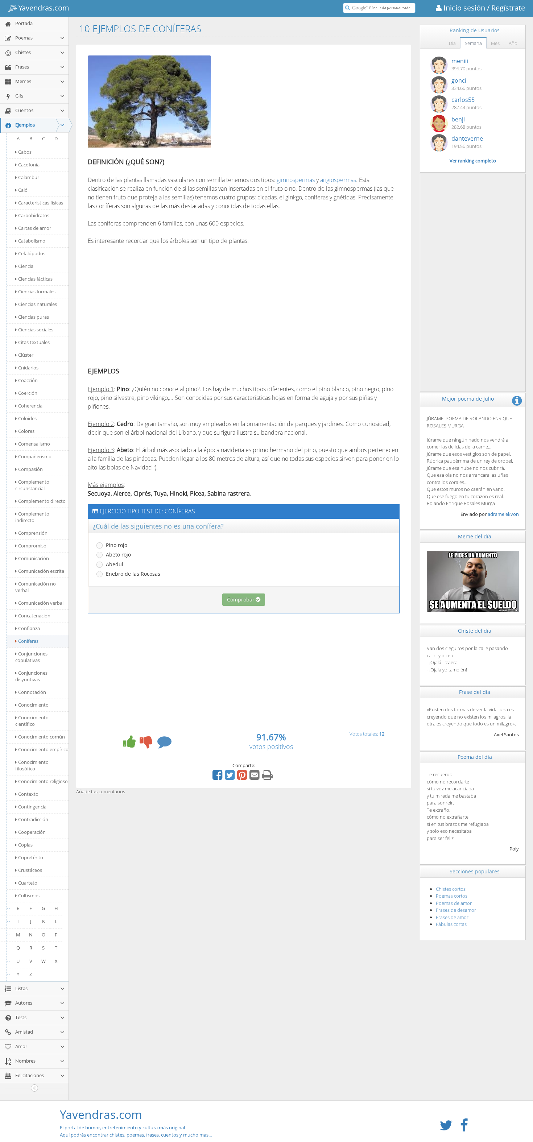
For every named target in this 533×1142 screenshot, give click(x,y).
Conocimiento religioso (43, 781)
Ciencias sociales (35, 329)
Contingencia (32, 806)
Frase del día (474, 691)
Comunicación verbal (40, 603)
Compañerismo (34, 456)
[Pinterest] (243, 777)
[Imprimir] (268, 777)
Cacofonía (29, 164)
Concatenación (34, 615)
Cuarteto (27, 883)
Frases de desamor (456, 910)
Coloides (27, 418)
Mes (495, 43)
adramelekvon (503, 514)
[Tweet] (230, 777)
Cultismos (29, 895)
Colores (26, 431)
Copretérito (30, 857)
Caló (23, 190)
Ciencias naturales (37, 304)
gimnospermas (296, 180)
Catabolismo (31, 240)
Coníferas (28, 641)
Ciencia (25, 266)
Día (452, 43)
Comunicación (33, 558)
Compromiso (32, 545)
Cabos (25, 152)
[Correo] (255, 777)
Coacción (28, 380)
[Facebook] (218, 777)
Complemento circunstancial (32, 485)
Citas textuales (34, 342)
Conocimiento (33, 705)
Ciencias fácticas (35, 279)
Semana (473, 43)
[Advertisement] (279, 102)
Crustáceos (30, 870)
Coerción (27, 393)
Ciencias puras (33, 317)
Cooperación (32, 832)
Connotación (32, 692)
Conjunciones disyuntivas (31, 676)
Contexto (28, 794)
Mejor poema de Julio (468, 398)
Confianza (29, 628)
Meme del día (474, 536)
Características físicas (40, 202)
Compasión (30, 469)
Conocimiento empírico (43, 749)
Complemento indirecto (32, 517)
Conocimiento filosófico (32, 765)
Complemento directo (42, 501)
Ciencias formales (36, 291)
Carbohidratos (33, 215)
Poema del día (475, 756)
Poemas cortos (451, 896)
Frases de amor (452, 917)
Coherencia (30, 405)
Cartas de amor (34, 228)
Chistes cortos (451, 889)
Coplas (25, 844)
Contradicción (33, 819)
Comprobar (241, 599)
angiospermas (338, 180)
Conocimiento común (41, 736)
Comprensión (32, 533)
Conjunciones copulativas (31, 656)
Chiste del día (474, 630)
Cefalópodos (31, 253)
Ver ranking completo (473, 160)
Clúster (25, 355)
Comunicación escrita (41, 571)
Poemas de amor (454, 903)
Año (513, 43)
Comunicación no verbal (35, 586)
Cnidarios (28, 367)
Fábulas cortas (451, 924)
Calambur (28, 177)
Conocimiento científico (32, 720)
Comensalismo (34, 443)
